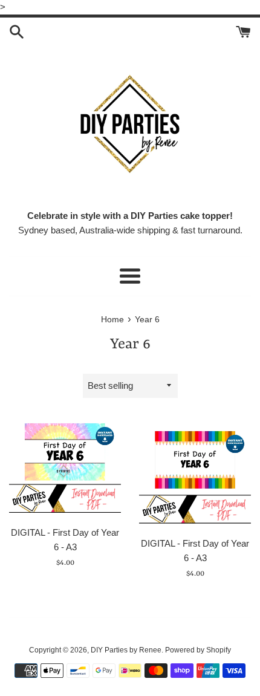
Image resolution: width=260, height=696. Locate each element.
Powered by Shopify (198, 650)
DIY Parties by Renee (126, 650)
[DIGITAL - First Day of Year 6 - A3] (65, 467)
